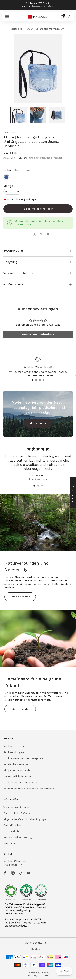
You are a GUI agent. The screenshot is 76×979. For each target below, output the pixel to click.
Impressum (10, 843)
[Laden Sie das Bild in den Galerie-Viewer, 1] (18, 115)
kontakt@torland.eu (16, 861)
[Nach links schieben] (8, 115)
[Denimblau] (6, 177)
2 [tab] (36, 380)
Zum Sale (50, 5)
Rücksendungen (13, 752)
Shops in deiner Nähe (17, 770)
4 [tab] (43, 380)
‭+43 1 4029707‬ (12, 864)
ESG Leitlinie (11, 831)
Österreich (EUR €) (36, 942)
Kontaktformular (14, 746)
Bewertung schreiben (38, 334)
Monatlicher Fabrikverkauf (20, 782)
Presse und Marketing (17, 837)
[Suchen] (69, 16)
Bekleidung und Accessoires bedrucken (28, 788)
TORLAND (9, 132)
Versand (23, 158)
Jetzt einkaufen (20, 596)
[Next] (70, 5)
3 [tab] (40, 380)
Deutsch (36, 949)
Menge (8, 186)
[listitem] (38, 5)
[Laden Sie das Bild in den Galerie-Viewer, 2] (38, 115)
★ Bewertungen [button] (73, 492)
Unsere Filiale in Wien (17, 776)
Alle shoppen (38, 423)
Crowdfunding (12, 825)
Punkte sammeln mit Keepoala (23, 758)
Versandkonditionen (16, 807)
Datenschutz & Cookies (18, 813)
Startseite (16, 29)
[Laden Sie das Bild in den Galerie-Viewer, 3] (57, 115)
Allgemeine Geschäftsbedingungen (25, 819)
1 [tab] (32, 380)
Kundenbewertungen (16, 764)
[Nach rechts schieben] (68, 115)
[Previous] (6, 5)
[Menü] (7, 16)
